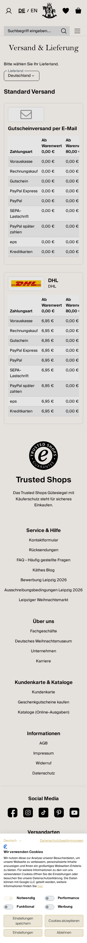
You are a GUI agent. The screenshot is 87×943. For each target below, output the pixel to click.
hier (39, 886)
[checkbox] (8, 898)
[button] (13, 841)
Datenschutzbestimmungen (61, 841)
